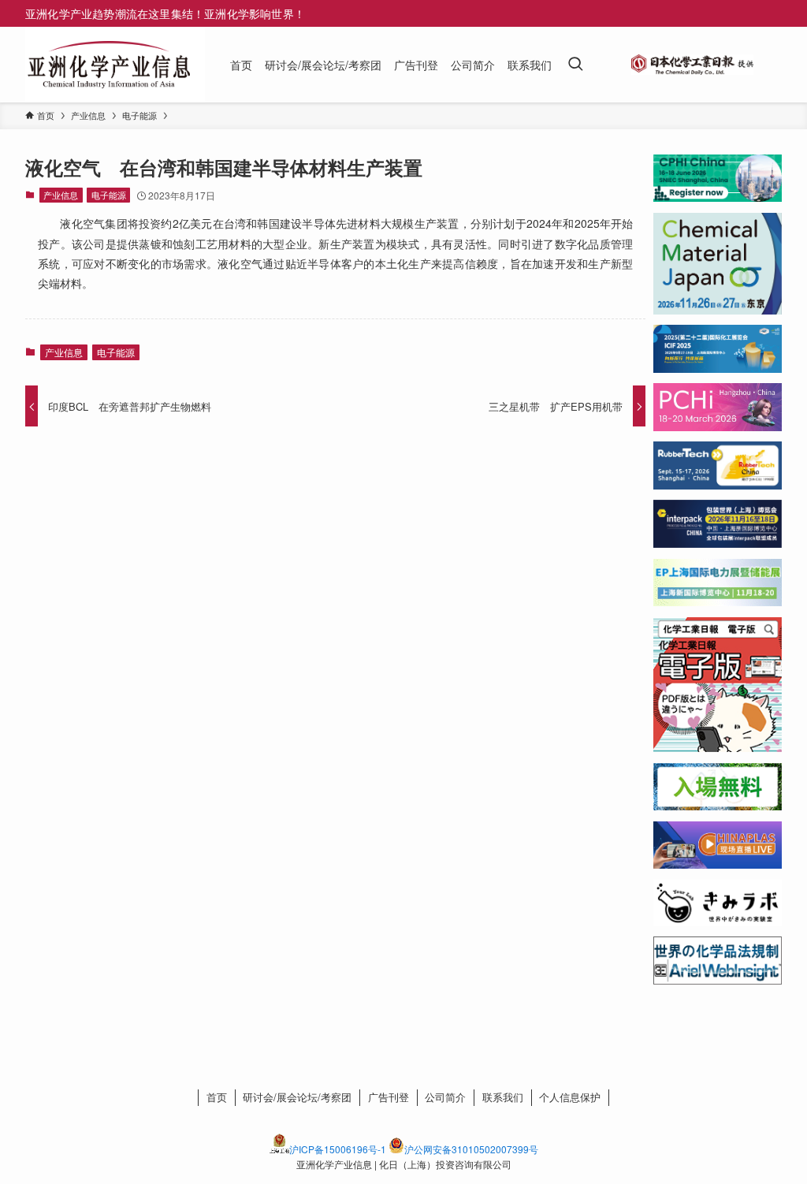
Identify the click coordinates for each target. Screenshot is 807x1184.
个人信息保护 (570, 1096)
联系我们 (502, 1096)
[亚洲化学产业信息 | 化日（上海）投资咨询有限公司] (109, 64)
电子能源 (108, 194)
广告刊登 (388, 1096)
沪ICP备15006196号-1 (337, 1149)
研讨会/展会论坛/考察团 (297, 1096)
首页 (216, 1096)
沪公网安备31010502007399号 (471, 1149)
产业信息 (60, 194)
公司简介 (445, 1096)
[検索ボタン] (575, 64)
